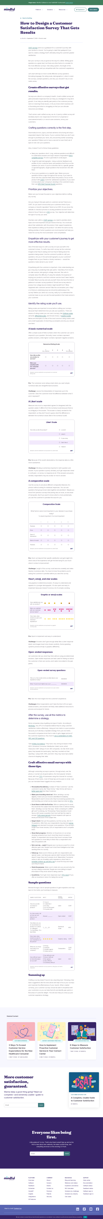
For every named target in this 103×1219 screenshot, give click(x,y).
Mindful (9, 9)
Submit (41, 1105)
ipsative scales (66, 316)
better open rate (37, 791)
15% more (65, 875)
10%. (71, 801)
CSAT (42, 180)
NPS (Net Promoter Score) (47, 184)
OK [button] (85, 1217)
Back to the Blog (27, 18)
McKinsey (31, 726)
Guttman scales (68, 313)
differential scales (40, 316)
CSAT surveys (33, 48)
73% (40, 776)
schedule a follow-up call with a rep (43, 861)
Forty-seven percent (43, 815)
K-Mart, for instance (38, 744)
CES (48, 212)
